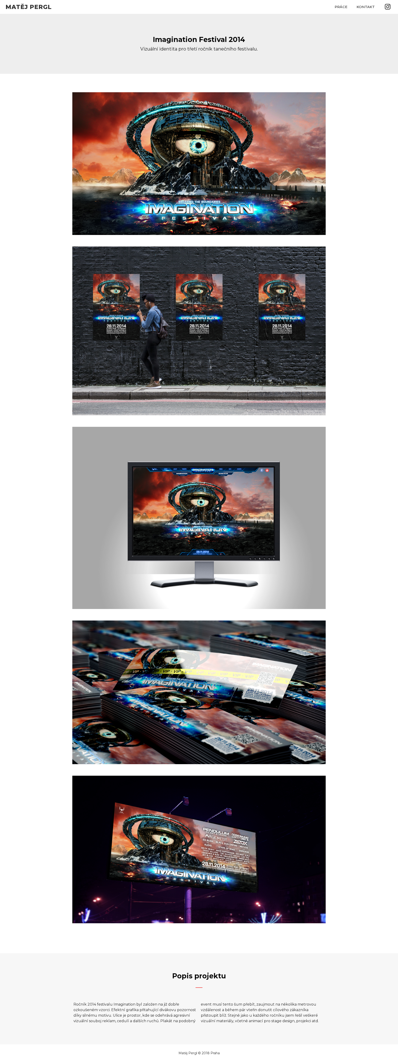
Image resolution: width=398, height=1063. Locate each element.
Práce (341, 7)
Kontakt (366, 7)
